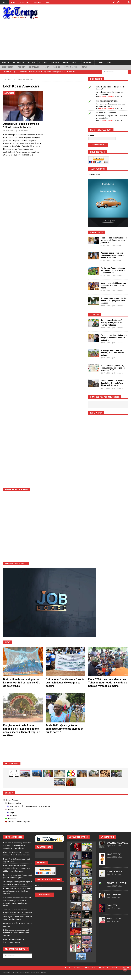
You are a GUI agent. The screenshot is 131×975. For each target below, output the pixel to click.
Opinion (55, 62)
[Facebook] (124, 2)
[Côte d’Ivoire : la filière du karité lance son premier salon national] (87, 923)
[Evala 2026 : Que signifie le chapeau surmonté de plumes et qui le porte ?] (65, 707)
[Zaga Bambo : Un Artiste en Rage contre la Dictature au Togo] (71, 782)
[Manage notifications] (125, 969)
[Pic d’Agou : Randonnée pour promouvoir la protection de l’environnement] (93, 271)
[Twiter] (114, 2)
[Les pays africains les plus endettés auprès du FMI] (81, 956)
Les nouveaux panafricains (107, 100)
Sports (99, 62)
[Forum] (129, 2)
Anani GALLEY (114, 918)
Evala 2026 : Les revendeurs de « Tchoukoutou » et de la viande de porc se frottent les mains (107, 682)
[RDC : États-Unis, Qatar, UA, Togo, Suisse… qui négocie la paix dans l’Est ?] (93, 368)
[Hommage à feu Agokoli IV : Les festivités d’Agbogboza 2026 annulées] (93, 301)
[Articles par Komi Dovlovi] (102, 863)
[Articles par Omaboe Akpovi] (102, 875)
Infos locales (89, 967)
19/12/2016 (10, 130)
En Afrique (103, 967)
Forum (47, 2)
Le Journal (24, 2)
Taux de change (94, 174)
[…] (31, 154)
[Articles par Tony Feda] (102, 910)
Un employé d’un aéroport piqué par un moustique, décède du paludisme (17, 883)
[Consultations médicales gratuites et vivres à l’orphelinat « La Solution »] (25, 773)
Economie (87, 62)
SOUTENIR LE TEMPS (71, 67)
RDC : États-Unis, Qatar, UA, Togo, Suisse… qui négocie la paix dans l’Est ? (113, 368)
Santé (65, 62)
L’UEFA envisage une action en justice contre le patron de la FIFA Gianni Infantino (17, 891)
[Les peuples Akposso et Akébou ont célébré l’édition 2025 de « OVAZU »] (59, 773)
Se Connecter (7, 67)
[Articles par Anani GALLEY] (102, 922)
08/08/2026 (106, 306)
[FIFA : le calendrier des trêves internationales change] (75, 897)
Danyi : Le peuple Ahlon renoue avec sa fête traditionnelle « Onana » (113, 285)
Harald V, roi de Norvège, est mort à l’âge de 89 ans (16, 860)
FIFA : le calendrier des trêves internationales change (14, 940)
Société (75, 62)
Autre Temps (96, 232)
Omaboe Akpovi (115, 871)
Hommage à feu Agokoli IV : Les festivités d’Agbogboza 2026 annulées (114, 300)
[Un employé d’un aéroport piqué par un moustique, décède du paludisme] (87, 864)
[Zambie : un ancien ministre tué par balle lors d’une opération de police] (87, 948)
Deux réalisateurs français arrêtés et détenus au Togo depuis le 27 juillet (112, 255)
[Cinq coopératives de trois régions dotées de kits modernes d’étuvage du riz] (94, 773)
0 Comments (23, 130)
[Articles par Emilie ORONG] (102, 896)
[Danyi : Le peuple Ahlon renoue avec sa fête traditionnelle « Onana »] (93, 286)
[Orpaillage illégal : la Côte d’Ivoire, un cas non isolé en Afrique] (93, 353)
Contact (37, 2)
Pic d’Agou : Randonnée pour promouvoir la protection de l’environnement (113, 270)
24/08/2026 (106, 373)
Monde (114, 967)
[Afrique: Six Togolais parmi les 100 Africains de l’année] (23, 106)
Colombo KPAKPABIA (117, 842)
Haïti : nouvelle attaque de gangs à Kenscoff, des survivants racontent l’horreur (16, 933)
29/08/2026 (106, 328)
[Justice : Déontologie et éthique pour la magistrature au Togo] (14, 773)
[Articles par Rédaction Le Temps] (102, 886)
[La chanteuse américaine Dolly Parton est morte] (75, 889)
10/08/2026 (106, 290)
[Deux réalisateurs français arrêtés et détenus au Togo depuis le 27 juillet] (93, 255)
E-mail (91, 135)
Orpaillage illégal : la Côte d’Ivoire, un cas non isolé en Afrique (112, 352)
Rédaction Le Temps (106, 96)
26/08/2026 (106, 245)
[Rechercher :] (115, 71)
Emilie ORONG (114, 894)
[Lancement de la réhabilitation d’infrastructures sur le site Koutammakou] (82, 773)
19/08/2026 (106, 260)
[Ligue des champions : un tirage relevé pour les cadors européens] (75, 864)
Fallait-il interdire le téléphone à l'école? (110, 88)
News (13, 2)
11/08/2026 (106, 275)
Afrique (43, 62)
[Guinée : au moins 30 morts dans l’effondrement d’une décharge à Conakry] (93, 383)
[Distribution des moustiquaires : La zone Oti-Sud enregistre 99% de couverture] (23, 661)
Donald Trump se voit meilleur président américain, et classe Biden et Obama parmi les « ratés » (16, 868)
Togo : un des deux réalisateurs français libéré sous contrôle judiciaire (114, 240)
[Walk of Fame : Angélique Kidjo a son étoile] (75, 931)
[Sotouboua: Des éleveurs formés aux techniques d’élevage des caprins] (65, 661)
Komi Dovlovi (114, 854)
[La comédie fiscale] (116, 773)
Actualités (18, 62)
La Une (4, 2)
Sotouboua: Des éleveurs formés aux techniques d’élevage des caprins (65, 682)
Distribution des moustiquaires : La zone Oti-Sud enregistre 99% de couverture (22, 682)
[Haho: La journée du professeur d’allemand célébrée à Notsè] (59, 782)
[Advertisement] (65, 40)
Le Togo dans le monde (106, 112)
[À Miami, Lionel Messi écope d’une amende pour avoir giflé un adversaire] (87, 931)
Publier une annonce (51, 67)
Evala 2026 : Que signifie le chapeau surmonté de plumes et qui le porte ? (64, 729)
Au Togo (31, 62)
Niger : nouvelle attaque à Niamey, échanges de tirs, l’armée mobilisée (111, 322)
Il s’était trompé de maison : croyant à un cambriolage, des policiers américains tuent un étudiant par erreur (17, 901)
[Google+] (119, 2)
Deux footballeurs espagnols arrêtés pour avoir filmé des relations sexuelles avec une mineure (17, 845)
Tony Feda (112, 905)
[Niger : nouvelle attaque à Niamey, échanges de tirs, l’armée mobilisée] (93, 323)
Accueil (5, 62)
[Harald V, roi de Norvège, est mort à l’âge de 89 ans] (75, 855)
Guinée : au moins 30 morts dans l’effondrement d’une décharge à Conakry (112, 383)
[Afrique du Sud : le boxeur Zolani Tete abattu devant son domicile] (75, 914)
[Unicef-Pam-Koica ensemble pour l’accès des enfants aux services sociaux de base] (37, 773)
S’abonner (21, 67)
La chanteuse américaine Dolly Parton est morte (17, 924)
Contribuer (34, 67)
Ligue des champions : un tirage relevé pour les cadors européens (17, 876)
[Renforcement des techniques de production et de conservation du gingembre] (105, 773)
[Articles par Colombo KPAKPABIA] (102, 846)
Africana (94, 315)
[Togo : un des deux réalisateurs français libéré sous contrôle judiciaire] (93, 240)
